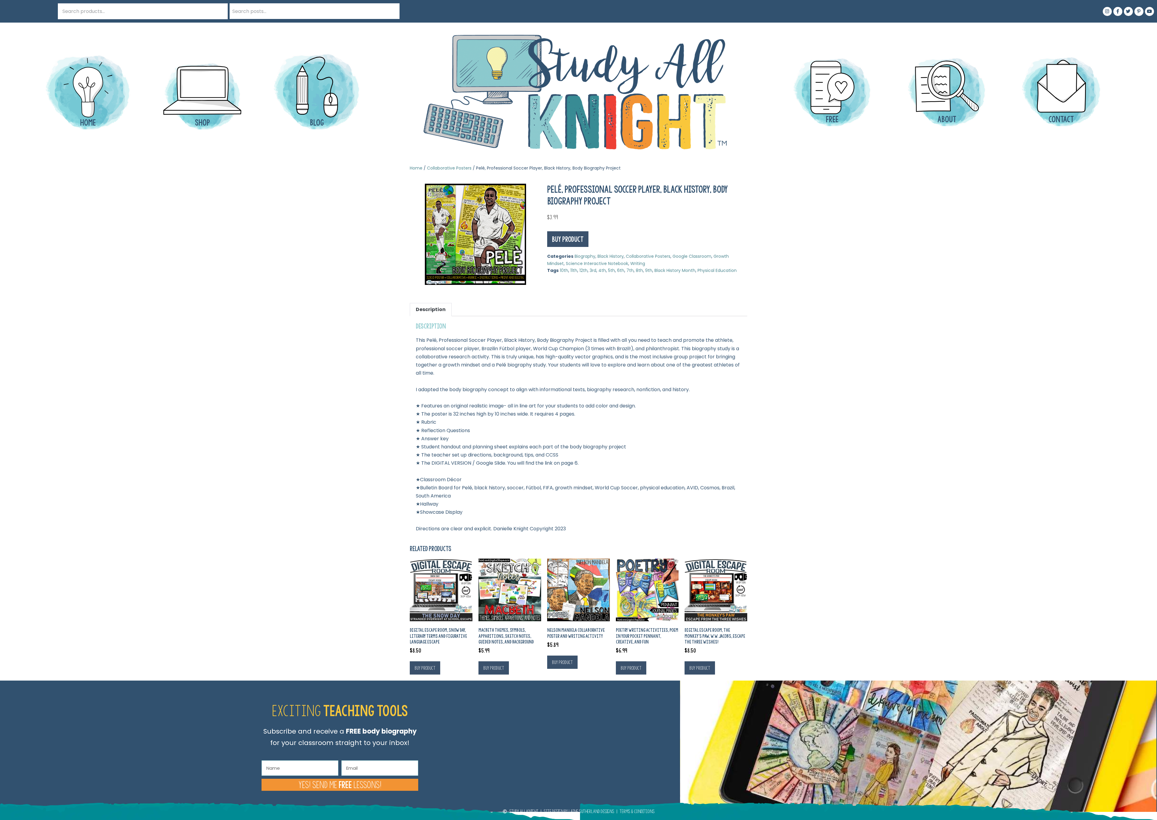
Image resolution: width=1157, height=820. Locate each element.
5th (611, 270)
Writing (637, 263)
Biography (585, 256)
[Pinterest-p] (1138, 11)
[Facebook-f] (1117, 11)
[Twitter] (1128, 11)
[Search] (392, 11)
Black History (610, 256)
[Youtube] (1149, 11)
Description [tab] (431, 309)
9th (648, 270)
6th (620, 270)
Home (416, 168)
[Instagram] (1107, 11)
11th (573, 270)
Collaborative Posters (449, 168)
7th (630, 270)
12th (583, 270)
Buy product (568, 239)
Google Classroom (692, 256)
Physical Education (717, 270)
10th (564, 270)
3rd (593, 270)
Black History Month (674, 270)
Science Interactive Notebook (597, 263)
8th (639, 270)
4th (602, 270)
